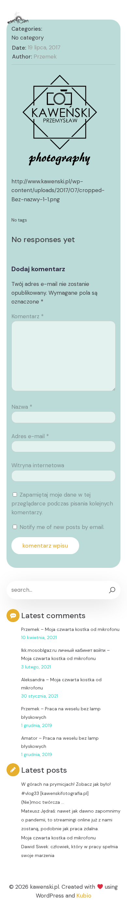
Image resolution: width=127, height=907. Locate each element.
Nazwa (21, 406)
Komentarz (27, 316)
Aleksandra (33, 680)
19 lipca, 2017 (44, 47)
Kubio (84, 895)
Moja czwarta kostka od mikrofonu (82, 629)
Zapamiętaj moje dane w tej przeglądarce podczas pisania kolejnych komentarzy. (62, 503)
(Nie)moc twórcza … (42, 802)
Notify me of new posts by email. (62, 527)
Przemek (45, 56)
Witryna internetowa (37, 465)
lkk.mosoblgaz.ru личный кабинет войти (63, 650)
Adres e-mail (30, 436)
